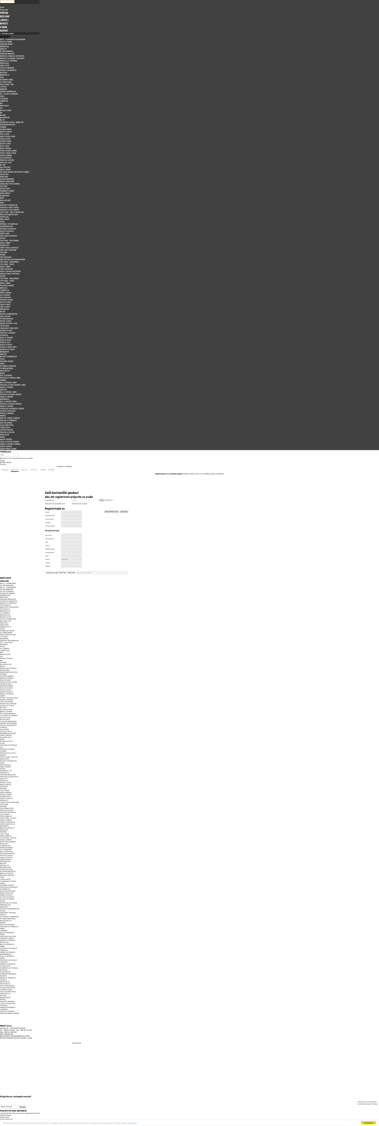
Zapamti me (108, 500)
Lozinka (48, 522)
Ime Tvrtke (48, 535)
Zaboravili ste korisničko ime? (55, 504)
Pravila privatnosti (6, 1119)
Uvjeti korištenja (5, 1115)
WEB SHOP (5, 16)
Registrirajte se (111, 512)
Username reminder (8, 33)
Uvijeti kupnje (4, 1117)
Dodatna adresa (50, 549)
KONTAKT (4, 30)
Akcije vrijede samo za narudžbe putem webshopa (204, 474)
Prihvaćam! (368, 1123)
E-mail (47, 512)
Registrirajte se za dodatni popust (169, 474)
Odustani (124, 512)
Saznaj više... (133, 1123)
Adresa (48, 545)
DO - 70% (25, 466)
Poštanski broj (50, 552)
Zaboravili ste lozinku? (79, 504)
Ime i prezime (49, 519)
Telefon (47, 563)
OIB (46, 542)
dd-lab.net (36, 1113)
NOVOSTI (4, 23)
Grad (47, 556)
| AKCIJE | (4, 20)
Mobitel (48, 566)
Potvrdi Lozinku (50, 526)
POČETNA (4, 12)
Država (47, 559)
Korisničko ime (50, 515)
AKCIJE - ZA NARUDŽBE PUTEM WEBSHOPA (8, 584)
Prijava (22, 1107)
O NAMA (3, 27)
